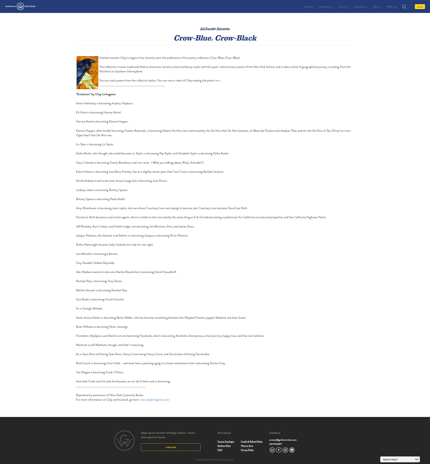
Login (420, 6)
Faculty (343, 6)
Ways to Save (247, 445)
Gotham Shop (224, 445)
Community (325, 6)
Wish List (392, 6)
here (217, 80)
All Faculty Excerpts (215, 28)
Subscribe (170, 447)
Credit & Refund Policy (252, 441)
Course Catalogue (226, 441)
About (376, 6)
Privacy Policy (247, 450)
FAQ (220, 450)
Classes (308, 6)
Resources (360, 6)
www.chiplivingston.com (154, 399)
